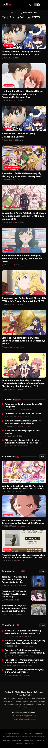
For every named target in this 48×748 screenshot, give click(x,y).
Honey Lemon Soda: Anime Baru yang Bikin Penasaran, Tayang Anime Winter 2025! (22, 258)
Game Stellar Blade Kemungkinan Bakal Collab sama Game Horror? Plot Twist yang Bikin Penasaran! (24, 652)
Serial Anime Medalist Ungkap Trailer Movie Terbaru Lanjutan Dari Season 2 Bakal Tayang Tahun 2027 (22, 523)
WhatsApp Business (27, 719)
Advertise (6, 741)
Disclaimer (18, 744)
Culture (8, 128)
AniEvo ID (13, 399)
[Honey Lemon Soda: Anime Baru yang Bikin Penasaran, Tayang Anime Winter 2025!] (24, 240)
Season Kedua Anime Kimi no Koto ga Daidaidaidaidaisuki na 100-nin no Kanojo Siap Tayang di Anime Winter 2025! (23, 383)
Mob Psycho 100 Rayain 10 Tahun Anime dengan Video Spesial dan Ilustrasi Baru (14, 608)
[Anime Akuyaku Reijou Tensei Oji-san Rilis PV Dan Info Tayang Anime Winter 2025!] (24, 282)
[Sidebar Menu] (43, 4)
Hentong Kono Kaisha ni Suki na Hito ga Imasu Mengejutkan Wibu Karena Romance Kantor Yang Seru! (22, 94)
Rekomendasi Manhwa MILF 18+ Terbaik (23, 414)
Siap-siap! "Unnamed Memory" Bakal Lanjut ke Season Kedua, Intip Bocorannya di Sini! (23, 340)
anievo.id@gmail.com (26, 716)
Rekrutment (16, 741)
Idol (6, 480)
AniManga (9, 45)
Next (43, 457)
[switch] (37, 4)
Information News (12, 167)
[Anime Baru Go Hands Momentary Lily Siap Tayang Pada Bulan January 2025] (24, 158)
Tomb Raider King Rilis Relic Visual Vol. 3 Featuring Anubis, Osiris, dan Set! (14, 579)
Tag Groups (29, 744)
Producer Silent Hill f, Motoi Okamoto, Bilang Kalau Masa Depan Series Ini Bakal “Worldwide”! (25, 643)
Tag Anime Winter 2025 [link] (28, 13)
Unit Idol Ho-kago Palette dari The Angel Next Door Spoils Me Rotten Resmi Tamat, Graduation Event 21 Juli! (23, 488)
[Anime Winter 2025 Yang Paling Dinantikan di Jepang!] (24, 118)
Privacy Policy (28, 741)
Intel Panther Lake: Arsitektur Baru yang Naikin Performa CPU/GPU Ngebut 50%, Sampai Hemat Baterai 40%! (23, 633)
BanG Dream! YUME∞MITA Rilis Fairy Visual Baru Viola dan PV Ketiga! (14, 594)
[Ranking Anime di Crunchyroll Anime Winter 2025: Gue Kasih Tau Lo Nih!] (24, 36)
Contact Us (40, 741)
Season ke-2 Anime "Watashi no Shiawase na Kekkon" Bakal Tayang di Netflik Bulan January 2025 (24, 216)
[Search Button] (30, 5)
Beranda (13, 13)
